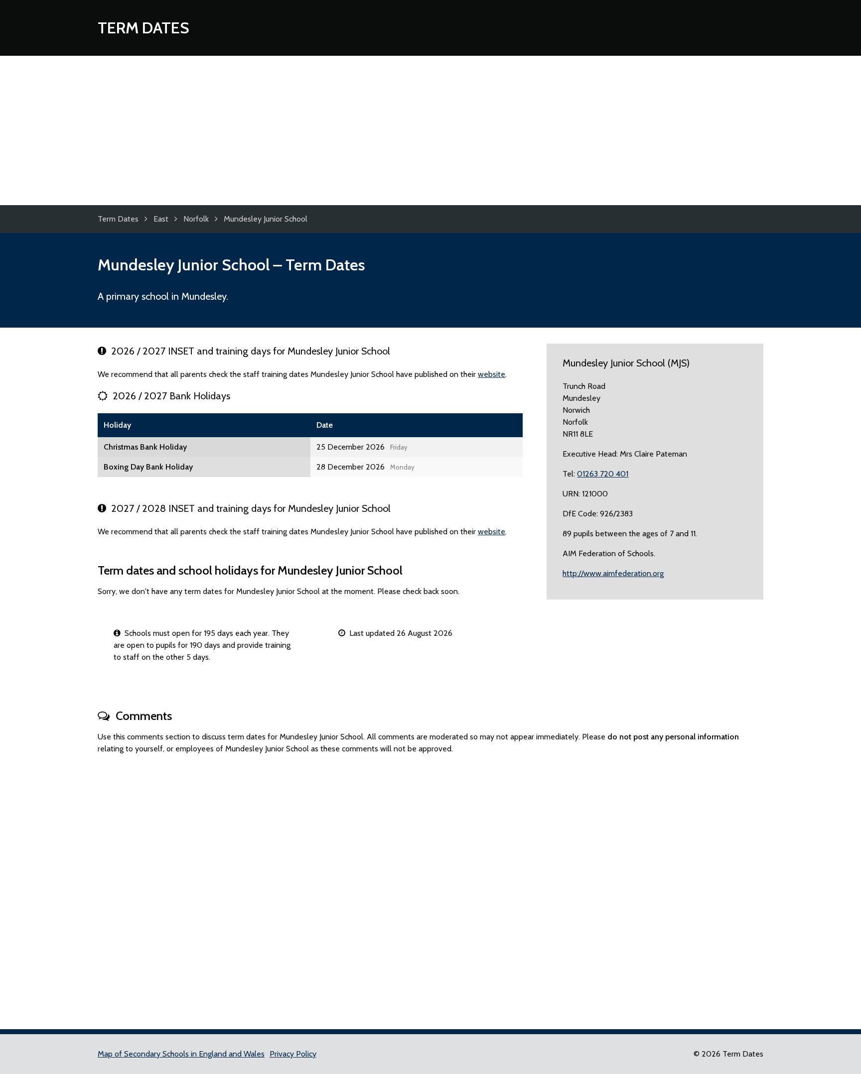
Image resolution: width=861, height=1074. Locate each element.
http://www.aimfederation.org (613, 573)
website (491, 374)
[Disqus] (430, 887)
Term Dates (143, 27)
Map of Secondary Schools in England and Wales (181, 1054)
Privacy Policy (293, 1054)
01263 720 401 (602, 473)
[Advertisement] (430, 130)
